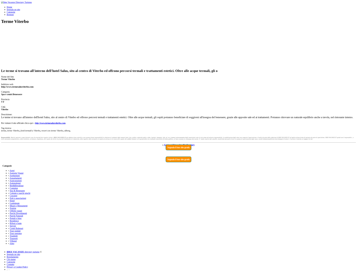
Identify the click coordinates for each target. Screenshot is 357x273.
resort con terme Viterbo (52, 130)
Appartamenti (16, 178)
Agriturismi (15, 175)
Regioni (10, 14)
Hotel (12, 201)
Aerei (12, 170)
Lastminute (15, 203)
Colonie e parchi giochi (20, 193)
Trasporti (14, 238)
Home (9, 7)
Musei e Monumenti (18, 206)
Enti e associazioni (18, 198)
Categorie (11, 12)
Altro (12, 243)
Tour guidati (15, 231)
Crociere (13, 196)
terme (3, 130)
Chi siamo (11, 259)
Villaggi (13, 241)
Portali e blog (15, 218)
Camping (14, 188)
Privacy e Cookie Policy (17, 267)
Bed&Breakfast (16, 185)
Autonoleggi (15, 183)
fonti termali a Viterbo (30, 130)
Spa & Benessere (17, 190)
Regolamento (12, 257)
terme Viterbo (13, 130)
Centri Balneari (16, 228)
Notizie (13, 208)
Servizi (13, 226)
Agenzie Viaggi (16, 173)
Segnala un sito (13, 9)
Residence (14, 221)
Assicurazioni (16, 180)
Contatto (10, 264)
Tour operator (16, 233)
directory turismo (23, 252)
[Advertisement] (178, 46)
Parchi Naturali (16, 216)
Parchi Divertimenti (18, 213)
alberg (67, 130)
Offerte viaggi (16, 211)
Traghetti (14, 236)
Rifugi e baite (16, 223)
